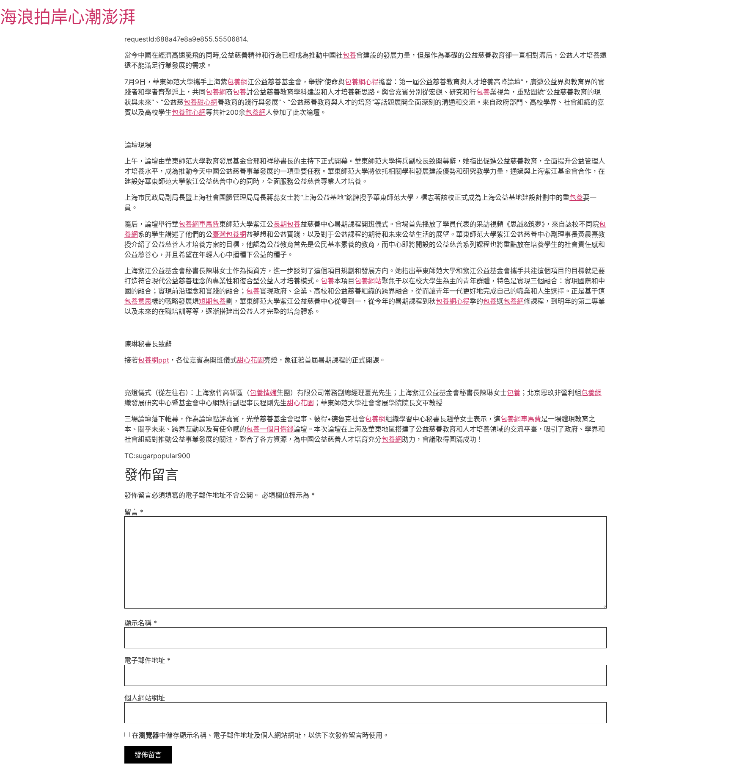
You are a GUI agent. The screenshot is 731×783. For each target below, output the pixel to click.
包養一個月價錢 (270, 429)
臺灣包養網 (229, 234)
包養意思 (137, 301)
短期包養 (212, 301)
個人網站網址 (144, 697)
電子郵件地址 (147, 660)
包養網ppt (153, 360)
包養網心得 (362, 81)
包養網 (237, 81)
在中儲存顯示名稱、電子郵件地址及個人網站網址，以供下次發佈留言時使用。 (260, 735)
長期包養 (286, 224)
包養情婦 (263, 392)
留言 (133, 512)
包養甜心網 (200, 102)
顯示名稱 (140, 623)
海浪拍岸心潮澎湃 (67, 16)
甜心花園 (250, 360)
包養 (349, 55)
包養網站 (368, 281)
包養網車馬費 (199, 224)
